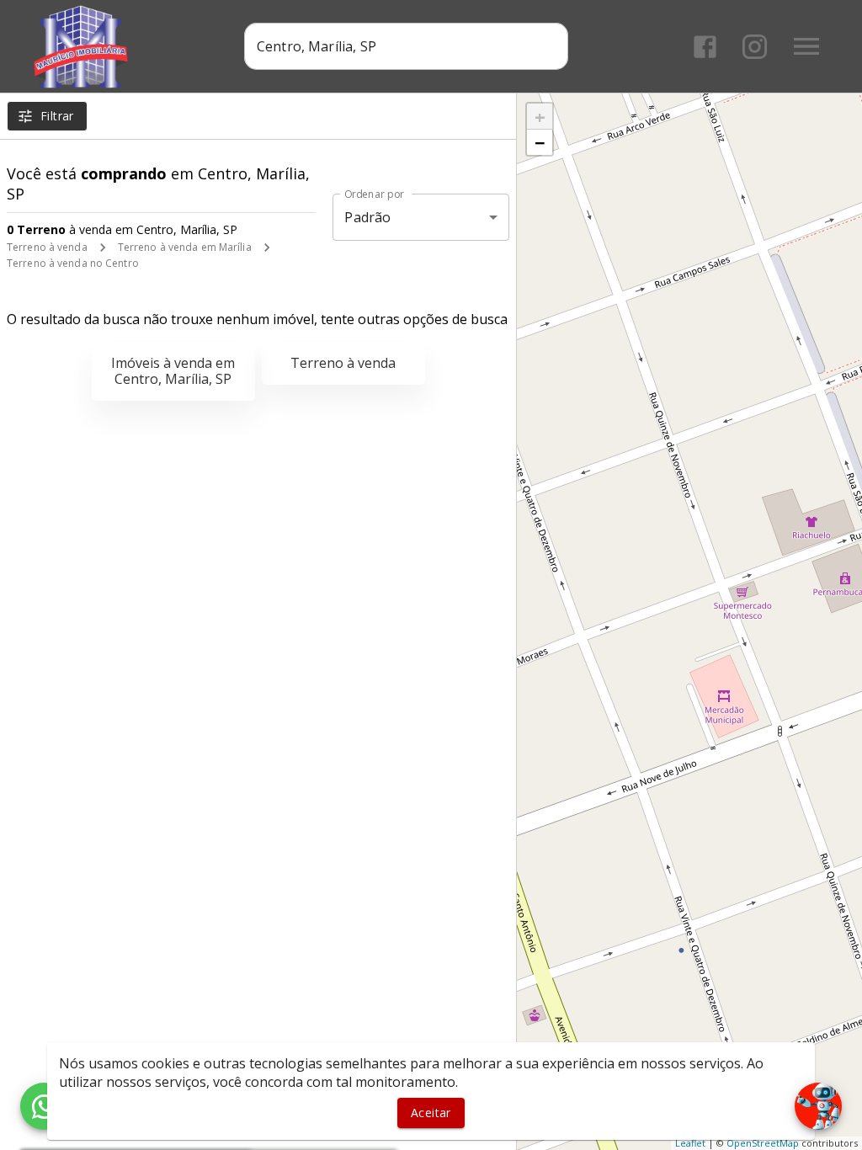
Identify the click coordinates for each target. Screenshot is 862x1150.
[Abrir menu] (806, 46)
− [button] (540, 142)
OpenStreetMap (762, 1143)
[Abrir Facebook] (705, 46)
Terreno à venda (47, 247)
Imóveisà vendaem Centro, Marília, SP (173, 371)
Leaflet (690, 1143)
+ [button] (540, 116)
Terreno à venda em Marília (185, 247)
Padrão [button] (367, 217)
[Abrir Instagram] (754, 46)
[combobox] (406, 46)
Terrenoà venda (343, 363)
